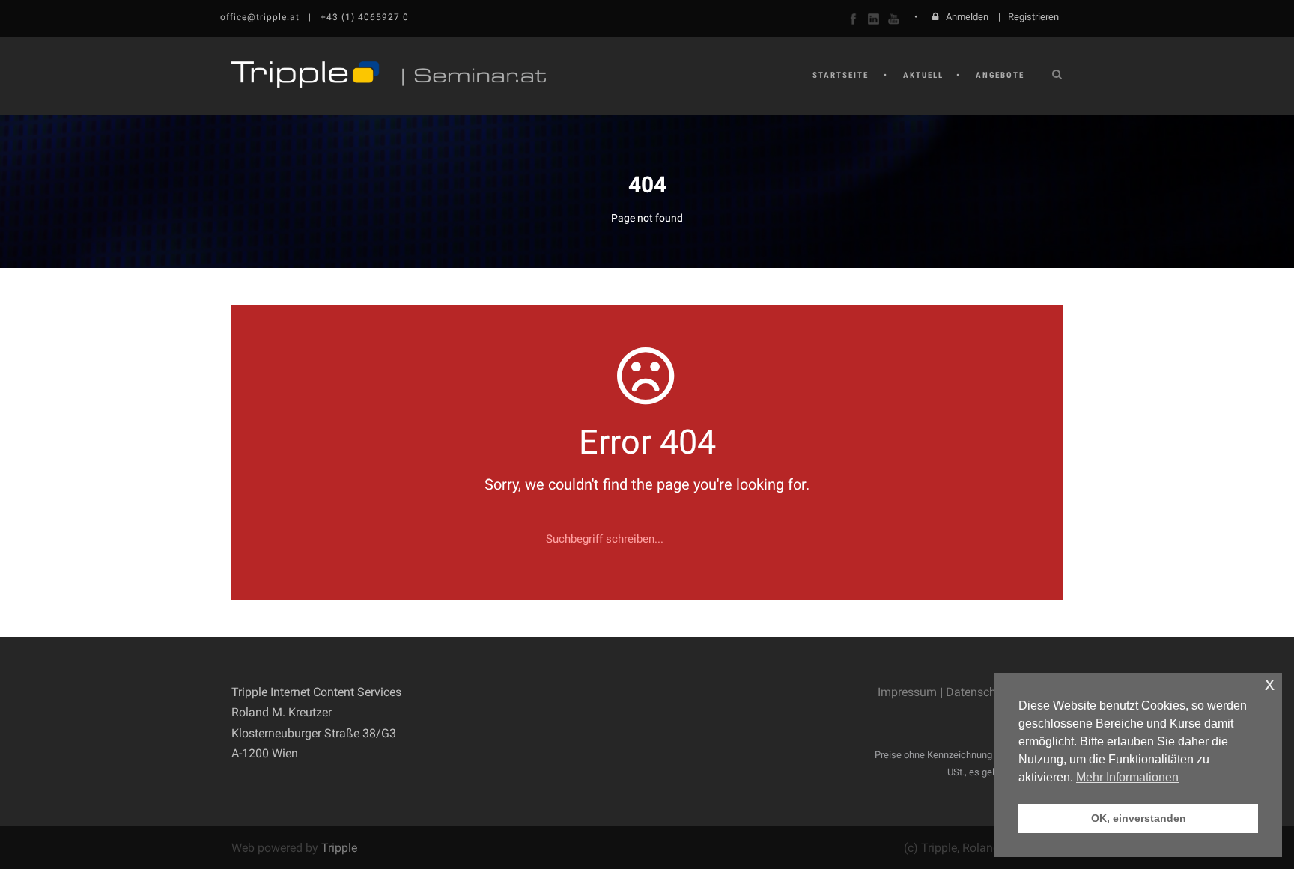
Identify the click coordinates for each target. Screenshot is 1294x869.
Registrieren (1033, 16)
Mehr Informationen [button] (1127, 777)
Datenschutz (979, 692)
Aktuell (923, 75)
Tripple (339, 848)
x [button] (1270, 684)
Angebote (1000, 75)
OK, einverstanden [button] (1138, 818)
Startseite (840, 75)
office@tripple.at (260, 17)
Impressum (907, 692)
